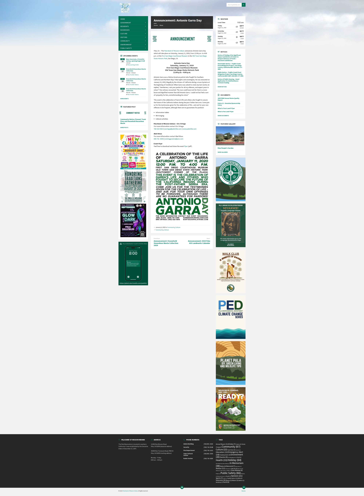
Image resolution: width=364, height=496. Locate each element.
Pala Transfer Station (133, 75)
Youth (226, 482)
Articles (231, 444)
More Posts (124, 127)
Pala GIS (234, 468)
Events (224, 457)
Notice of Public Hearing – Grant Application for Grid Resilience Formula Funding (228, 81)
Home (156, 25)
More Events (124, 98)
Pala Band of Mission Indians (174, 51)
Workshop (219, 482)
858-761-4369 (158, 139)
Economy (238, 450)
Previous (157, 238)
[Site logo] (125, 12)
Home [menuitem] (244, 491)
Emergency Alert (229, 453)
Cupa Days (231, 450)
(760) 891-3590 (208, 454)
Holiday (234, 460)
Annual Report (222, 444)
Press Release (237, 470)
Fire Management (232, 457)
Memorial (230, 466)
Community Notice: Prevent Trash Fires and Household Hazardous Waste (133, 121)
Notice (220, 468)
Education (222, 452)
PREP (229, 470)
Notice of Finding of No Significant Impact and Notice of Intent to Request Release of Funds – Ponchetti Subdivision (229, 57)
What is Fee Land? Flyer (225, 111)
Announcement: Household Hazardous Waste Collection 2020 (166, 243)
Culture (177, 227)
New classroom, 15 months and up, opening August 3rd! (135, 60)
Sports (219, 478)
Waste (229, 480)
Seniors (236, 475)
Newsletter (238, 466)
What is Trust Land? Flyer (226, 108)
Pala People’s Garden (225, 148)
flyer (185, 146)
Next (208, 238)
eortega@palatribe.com (173, 129)
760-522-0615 (158, 129)
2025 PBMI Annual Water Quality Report (228, 99)
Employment (225, 455)
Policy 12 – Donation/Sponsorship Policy (229, 104)
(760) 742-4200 (208, 458)
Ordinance (228, 468)
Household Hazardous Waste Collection (136, 70)
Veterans (220, 480)
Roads (228, 476)
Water (235, 480)
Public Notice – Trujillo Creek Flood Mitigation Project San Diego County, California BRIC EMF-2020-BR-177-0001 (230, 74)
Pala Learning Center (133, 65)
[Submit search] (244, 5)
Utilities (239, 478)
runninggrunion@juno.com (174, 139)
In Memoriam (229, 464)
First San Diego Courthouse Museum (175, 56)
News (161, 25)
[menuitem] (133, 19)
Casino (238, 444)
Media (223, 466)
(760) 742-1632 (208, 450)
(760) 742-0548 (208, 447)
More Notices (222, 87)
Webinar (241, 480)
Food (239, 457)
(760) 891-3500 (208, 444)
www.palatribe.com (190, 129)
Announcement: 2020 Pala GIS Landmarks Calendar (199, 242)
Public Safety (230, 473)
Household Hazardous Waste (222, 463)
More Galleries (223, 152)
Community (171, 227)
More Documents (223, 115)
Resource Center (221, 476)
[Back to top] (244, 487)
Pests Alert (224, 470)
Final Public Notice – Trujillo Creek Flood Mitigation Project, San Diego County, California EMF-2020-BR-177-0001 (230, 66)
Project (218, 473)
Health (221, 460)
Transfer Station (232, 478)
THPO (225, 478)
